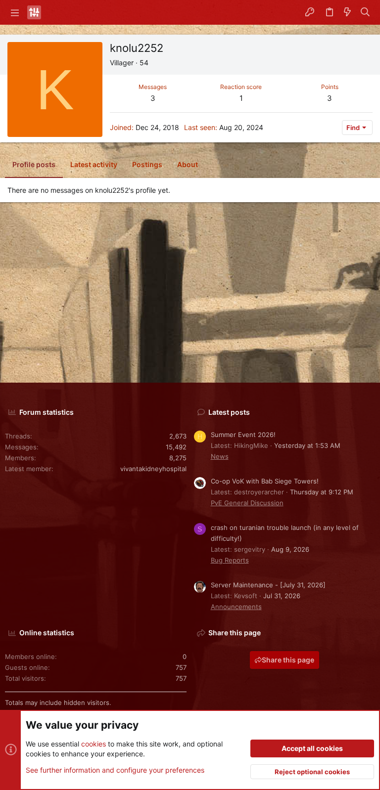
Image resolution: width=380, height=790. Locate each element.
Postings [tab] (147, 164)
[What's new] (347, 12)
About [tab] (187, 164)
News (220, 456)
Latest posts (229, 412)
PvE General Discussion (247, 503)
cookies (93, 744)
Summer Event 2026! (243, 435)
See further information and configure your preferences (115, 770)
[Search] (365, 12)
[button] (15, 12)
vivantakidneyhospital (153, 469)
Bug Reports (230, 560)
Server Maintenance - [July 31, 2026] (268, 585)
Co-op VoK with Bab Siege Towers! (265, 481)
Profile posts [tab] (33, 164)
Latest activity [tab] (93, 164)
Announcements (236, 607)
